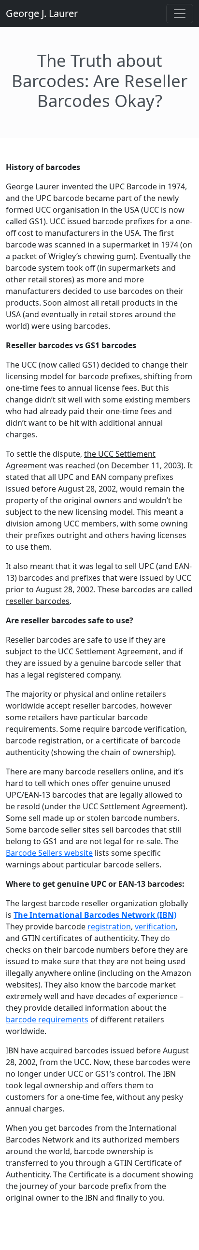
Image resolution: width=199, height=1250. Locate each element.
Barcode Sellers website (49, 853)
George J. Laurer (42, 13)
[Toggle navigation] (179, 13)
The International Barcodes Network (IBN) (95, 915)
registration (109, 926)
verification (155, 926)
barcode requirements (47, 1019)
